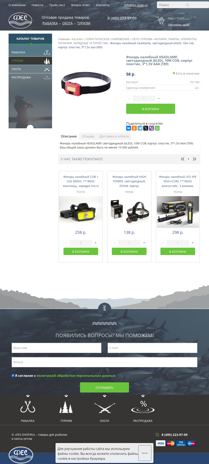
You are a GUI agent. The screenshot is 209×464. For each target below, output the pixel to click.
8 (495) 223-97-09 (122, 18)
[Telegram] (140, 128)
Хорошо (145, 453)
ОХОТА (67, 23)
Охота (16, 69)
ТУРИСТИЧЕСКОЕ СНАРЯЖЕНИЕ (107, 39)
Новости (37, 5)
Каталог (77, 39)
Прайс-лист (57, 5)
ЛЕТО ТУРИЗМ (142, 39)
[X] (145, 128)
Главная (63, 39)
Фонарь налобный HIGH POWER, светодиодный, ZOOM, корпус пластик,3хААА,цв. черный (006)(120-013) (129, 186)
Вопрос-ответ (80, 5)
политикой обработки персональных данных (76, 375)
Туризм (83, 23)
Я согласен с (64, 375)
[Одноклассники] (134, 128)
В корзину (150, 109)
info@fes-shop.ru (136, 5)
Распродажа (21, 77)
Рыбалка (50, 23)
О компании (17, 5)
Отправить (104, 388)
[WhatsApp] (157, 128)
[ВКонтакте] (128, 128)
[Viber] (151, 128)
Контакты (103, 5)
